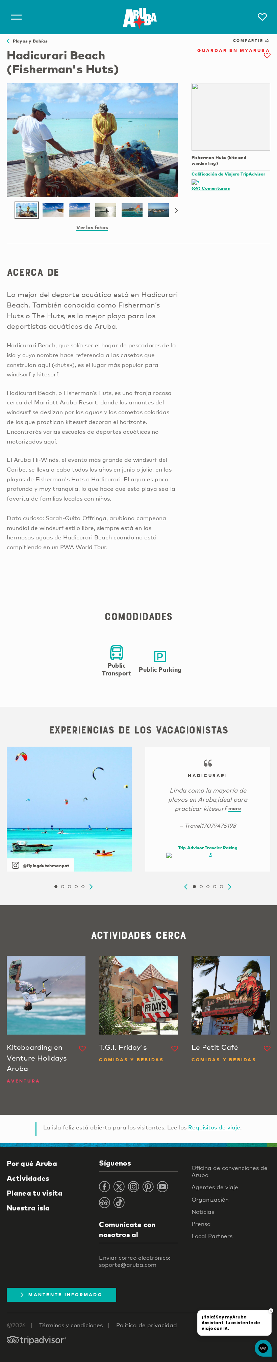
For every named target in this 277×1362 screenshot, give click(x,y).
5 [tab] (82, 886)
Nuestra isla (28, 1207)
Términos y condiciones (71, 1325)
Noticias (203, 1211)
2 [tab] (62, 886)
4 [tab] (76, 886)
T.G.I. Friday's (123, 1047)
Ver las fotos (92, 227)
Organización (210, 1199)
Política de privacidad (146, 1325)
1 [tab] (55, 886)
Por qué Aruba (32, 1163)
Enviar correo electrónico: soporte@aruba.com (134, 1261)
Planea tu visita (34, 1193)
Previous (185, 887)
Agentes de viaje (215, 1187)
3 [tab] (69, 886)
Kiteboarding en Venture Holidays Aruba (37, 1058)
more (234, 808)
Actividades (28, 1178)
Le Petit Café (215, 1047)
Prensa (201, 1223)
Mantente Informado (65, 1294)
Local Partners (212, 1235)
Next (176, 210)
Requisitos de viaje (214, 1127)
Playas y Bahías (28, 41)
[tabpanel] (69, 809)
